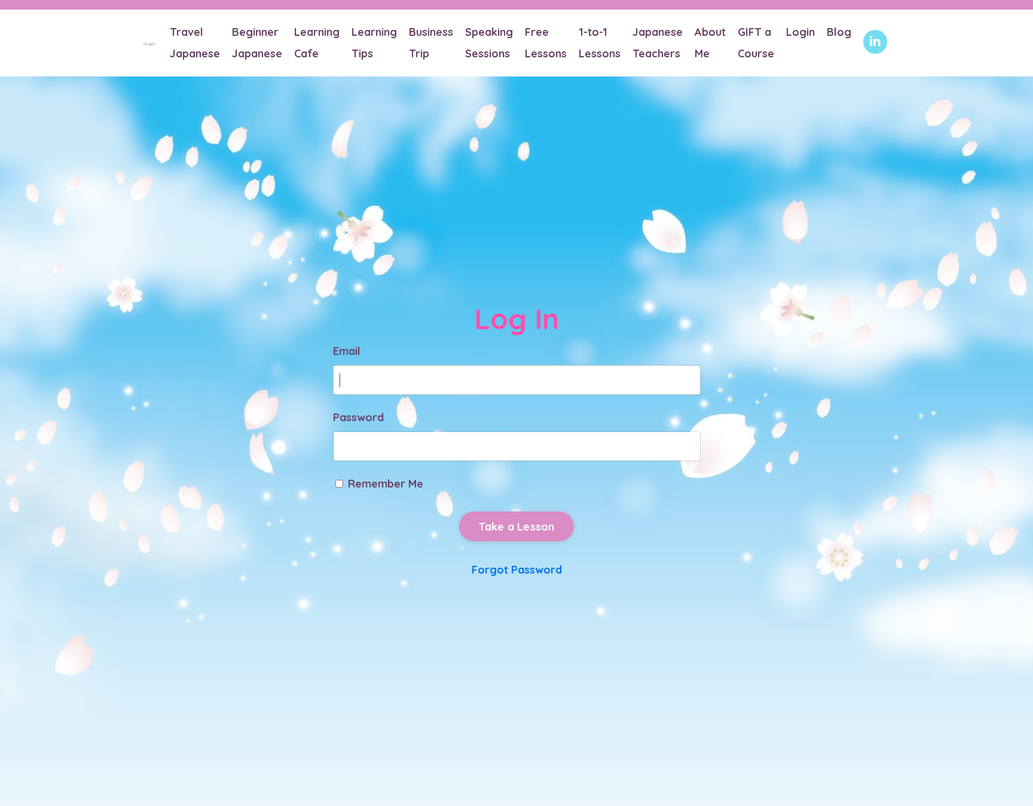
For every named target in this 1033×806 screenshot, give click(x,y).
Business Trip (431, 42)
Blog (839, 32)
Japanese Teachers (657, 42)
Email (346, 351)
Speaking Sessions (489, 42)
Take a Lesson (516, 527)
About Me (710, 42)
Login (800, 32)
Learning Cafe (317, 42)
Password (358, 417)
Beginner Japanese (257, 42)
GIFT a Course (756, 42)
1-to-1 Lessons (600, 42)
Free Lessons (546, 42)
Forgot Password (517, 570)
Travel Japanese (195, 42)
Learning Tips (374, 42)
